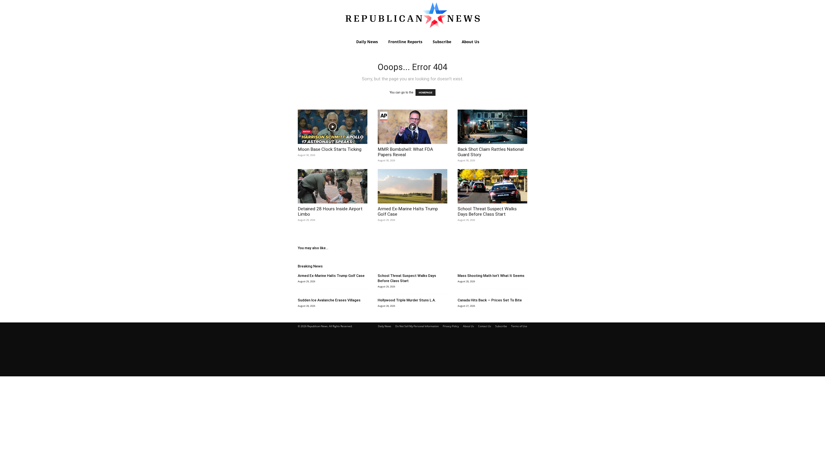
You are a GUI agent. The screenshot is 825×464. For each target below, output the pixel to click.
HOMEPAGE (425, 92)
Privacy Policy (451, 326)
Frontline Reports (405, 41)
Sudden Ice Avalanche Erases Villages (329, 300)
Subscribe (442, 41)
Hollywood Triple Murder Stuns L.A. (407, 300)
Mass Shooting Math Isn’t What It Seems (491, 275)
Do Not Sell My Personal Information (417, 326)
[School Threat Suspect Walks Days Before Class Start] (492, 186)
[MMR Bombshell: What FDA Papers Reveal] (412, 127)
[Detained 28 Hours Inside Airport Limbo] (332, 186)
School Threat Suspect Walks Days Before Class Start (487, 211)
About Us (470, 41)
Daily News (367, 41)
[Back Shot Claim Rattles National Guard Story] (492, 127)
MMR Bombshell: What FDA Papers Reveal (405, 152)
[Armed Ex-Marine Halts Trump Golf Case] (412, 186)
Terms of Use (519, 326)
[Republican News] (412, 18)
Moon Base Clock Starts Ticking (329, 149)
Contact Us (484, 326)
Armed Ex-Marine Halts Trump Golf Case (331, 275)
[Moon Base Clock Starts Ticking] (332, 127)
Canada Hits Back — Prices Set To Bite (490, 300)
